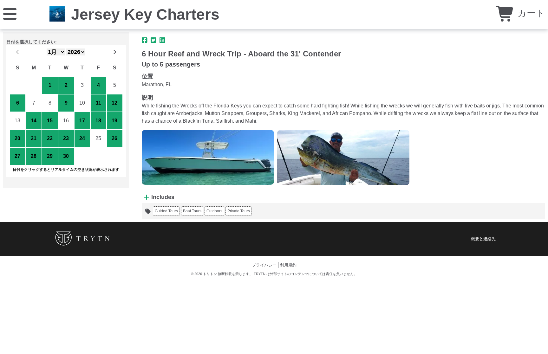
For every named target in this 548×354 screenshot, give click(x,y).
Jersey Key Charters (145, 14)
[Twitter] (153, 40)
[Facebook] (144, 40)
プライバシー (264, 265)
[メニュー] (9, 13)
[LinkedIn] (162, 40)
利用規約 (288, 265)
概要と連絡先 (483, 238)
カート (530, 13)
